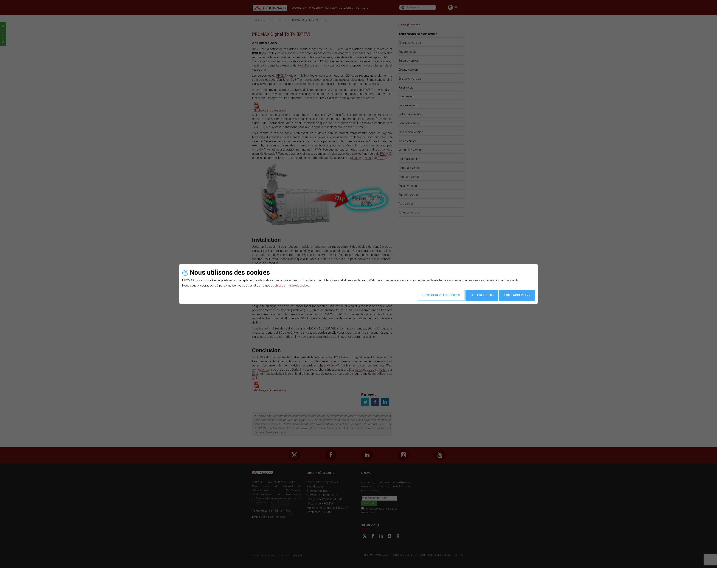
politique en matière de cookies (293, 285)
